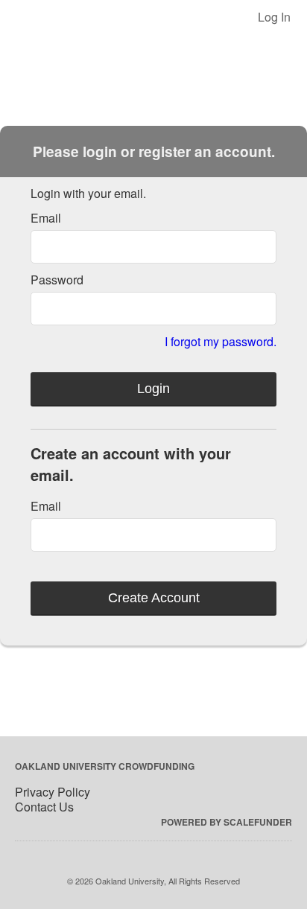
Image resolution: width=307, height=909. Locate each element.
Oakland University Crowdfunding (104, 766)
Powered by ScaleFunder (226, 822)
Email (46, 217)
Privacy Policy (52, 791)
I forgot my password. (220, 341)
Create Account (154, 597)
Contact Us (44, 806)
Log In (274, 16)
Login (153, 388)
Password (57, 279)
